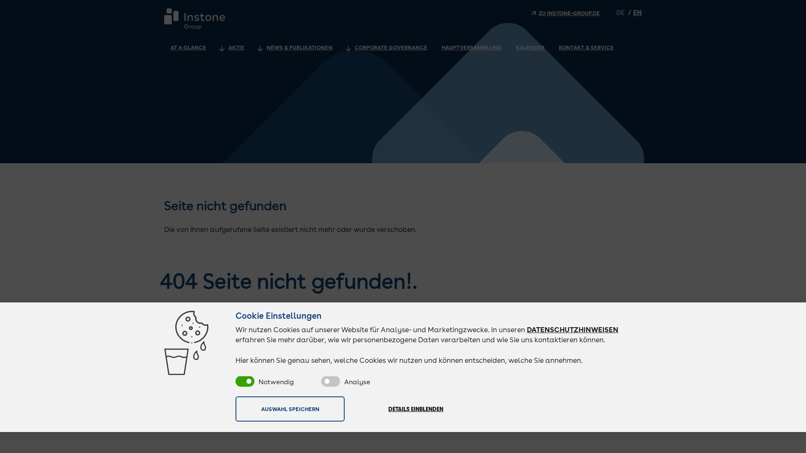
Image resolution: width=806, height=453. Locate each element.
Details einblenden (415, 409)
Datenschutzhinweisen (572, 329)
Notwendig (276, 382)
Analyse (357, 382)
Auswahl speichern (290, 409)
